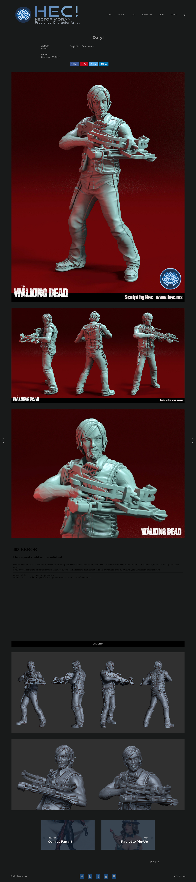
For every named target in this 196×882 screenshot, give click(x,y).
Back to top (181, 876)
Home (109, 15)
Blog (133, 15)
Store (161, 15)
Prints (174, 15)
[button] (154, 862)
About (121, 15)
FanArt (44, 48)
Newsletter (147, 15)
